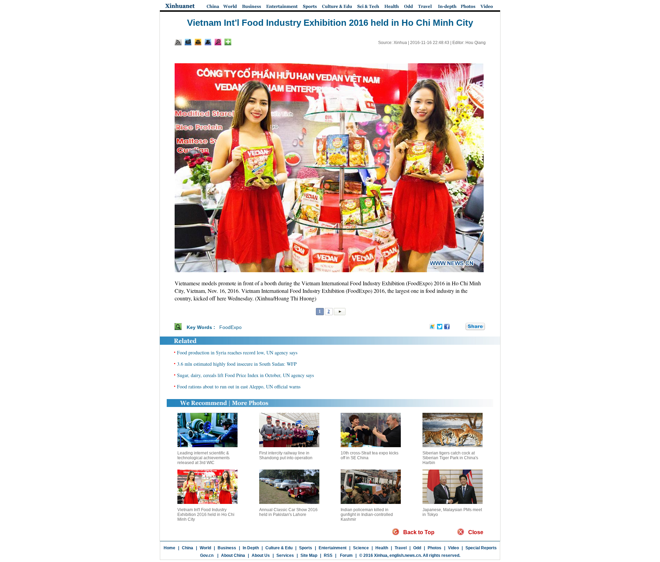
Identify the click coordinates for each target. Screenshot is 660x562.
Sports (305, 548)
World (205, 548)
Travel (401, 548)
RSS (328, 555)
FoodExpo (230, 327)
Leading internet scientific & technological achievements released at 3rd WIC (203, 458)
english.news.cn (405, 555)
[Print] (198, 41)
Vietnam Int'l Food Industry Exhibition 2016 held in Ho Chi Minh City (205, 514)
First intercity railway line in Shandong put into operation (285, 455)
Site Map (308, 555)
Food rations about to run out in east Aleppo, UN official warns (238, 386)
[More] (227, 41)
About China (233, 555)
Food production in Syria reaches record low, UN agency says (237, 352)
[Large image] (217, 41)
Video (453, 548)
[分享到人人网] (460, 326)
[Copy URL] (208, 41)
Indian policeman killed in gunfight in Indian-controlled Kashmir (367, 514)
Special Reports (481, 548)
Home (169, 548)
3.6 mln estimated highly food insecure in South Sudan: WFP (237, 364)
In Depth (251, 548)
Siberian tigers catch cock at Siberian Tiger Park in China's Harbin (450, 458)
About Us (261, 555)
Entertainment (332, 548)
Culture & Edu (279, 548)
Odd (417, 548)
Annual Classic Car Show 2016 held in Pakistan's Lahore (288, 512)
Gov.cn (206, 555)
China (187, 548)
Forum (346, 555)
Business (227, 548)
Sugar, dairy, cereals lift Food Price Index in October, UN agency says (245, 375)
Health (381, 548)
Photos (434, 548)
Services (285, 555)
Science (361, 548)
